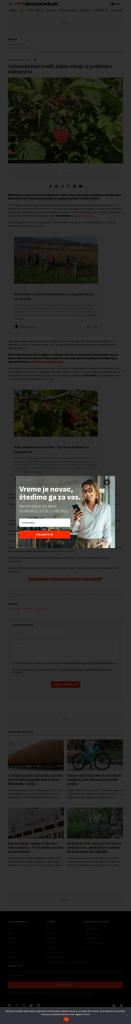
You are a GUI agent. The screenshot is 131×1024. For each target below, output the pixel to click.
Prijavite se (44, 534)
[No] (127, 1015)
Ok (66, 1019)
